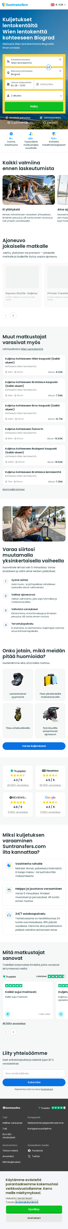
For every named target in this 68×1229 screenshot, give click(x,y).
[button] (60, 59)
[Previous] (6, 315)
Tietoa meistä (10, 1150)
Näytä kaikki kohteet (14, 489)
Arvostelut (8, 1156)
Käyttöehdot (47, 1089)
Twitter (36, 1156)
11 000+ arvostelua (18, 812)
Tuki (5, 1128)
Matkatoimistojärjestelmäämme (46, 1122)
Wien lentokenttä (32, 349)
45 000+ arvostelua (18, 785)
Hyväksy (34, 1209)
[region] (34, 1200)
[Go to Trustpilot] (51, 1108)
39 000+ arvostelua (50, 785)
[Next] (13, 315)
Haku (34, 106)
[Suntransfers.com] (15, 4)
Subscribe (34, 1082)
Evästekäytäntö (27, 1202)
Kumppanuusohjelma (39, 1128)
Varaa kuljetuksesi (34, 746)
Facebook (37, 1150)
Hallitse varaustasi (12, 1122)
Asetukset (33, 1218)
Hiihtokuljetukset (12, 1162)
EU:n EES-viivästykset (9, 1136)
